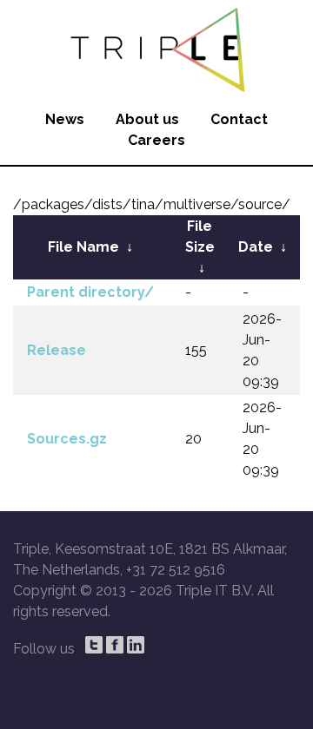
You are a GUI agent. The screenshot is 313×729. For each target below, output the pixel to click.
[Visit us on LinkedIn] (135, 644)
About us (147, 119)
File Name (83, 247)
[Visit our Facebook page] (114, 644)
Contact (239, 119)
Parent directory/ (90, 292)
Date (255, 247)
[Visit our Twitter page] (94, 644)
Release (56, 350)
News (64, 119)
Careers (156, 140)
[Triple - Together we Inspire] (156, 47)
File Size (200, 236)
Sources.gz (67, 438)
